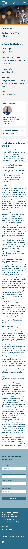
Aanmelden (13, 498)
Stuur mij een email (14, 121)
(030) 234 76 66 (8, 514)
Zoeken (15, 3)
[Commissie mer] (4, 3)
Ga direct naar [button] (7, 529)
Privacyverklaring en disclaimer (10, 536)
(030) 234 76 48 (13, 123)
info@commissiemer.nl (10, 516)
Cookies (23, 536)
